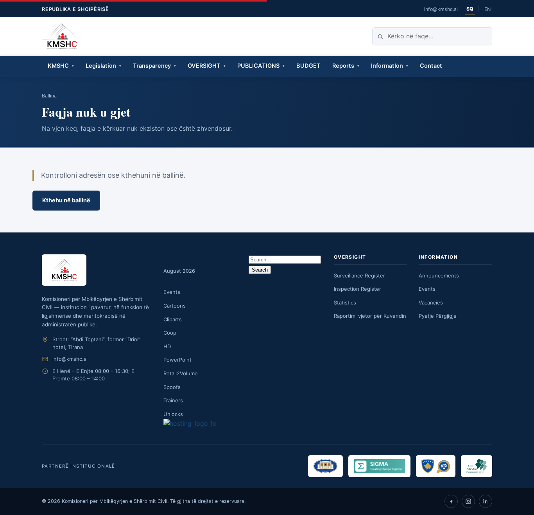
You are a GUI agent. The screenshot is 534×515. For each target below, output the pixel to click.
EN (487, 9)
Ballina (49, 96)
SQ (469, 9)
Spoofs (172, 387)
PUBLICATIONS (258, 65)
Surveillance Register (359, 275)
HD (167, 346)
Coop (169, 333)
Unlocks (173, 414)
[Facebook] (451, 501)
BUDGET (308, 65)
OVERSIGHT (204, 65)
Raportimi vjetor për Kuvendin (370, 316)
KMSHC (58, 65)
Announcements (439, 275)
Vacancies (431, 302)
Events (171, 292)
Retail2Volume (180, 373)
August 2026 (179, 271)
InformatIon (387, 65)
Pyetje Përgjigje (438, 316)
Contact (431, 65)
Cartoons (174, 306)
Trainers (173, 400)
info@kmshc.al (441, 9)
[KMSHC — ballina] (62, 36)
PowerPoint (177, 360)
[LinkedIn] (485, 501)
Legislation (101, 65)
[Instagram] (468, 501)
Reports (343, 65)
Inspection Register (357, 289)
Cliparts (172, 319)
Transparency (152, 65)
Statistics (345, 302)
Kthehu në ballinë (66, 200)
